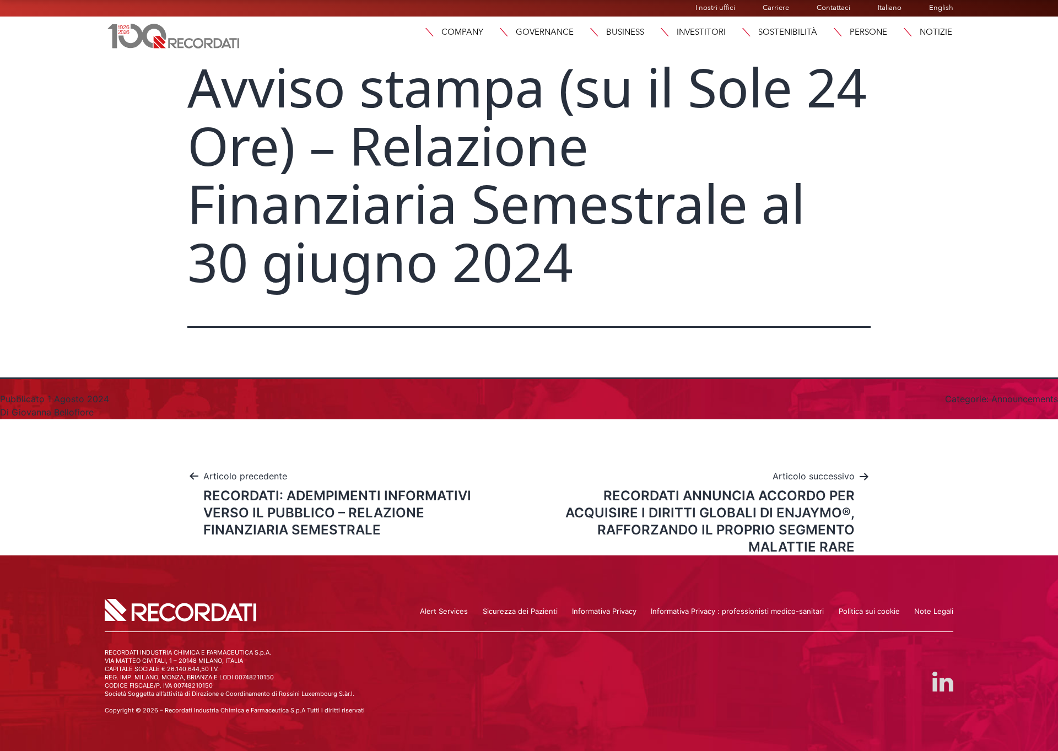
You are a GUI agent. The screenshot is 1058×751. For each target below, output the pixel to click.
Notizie (936, 31)
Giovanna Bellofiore (53, 412)
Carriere (776, 8)
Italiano (890, 8)
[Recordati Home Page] (173, 34)
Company (462, 31)
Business (625, 31)
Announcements (1024, 398)
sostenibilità (787, 31)
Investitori (701, 31)
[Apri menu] (429, 32)
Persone (868, 31)
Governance (545, 31)
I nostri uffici (715, 8)
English (941, 8)
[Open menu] (907, 32)
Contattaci (833, 8)
